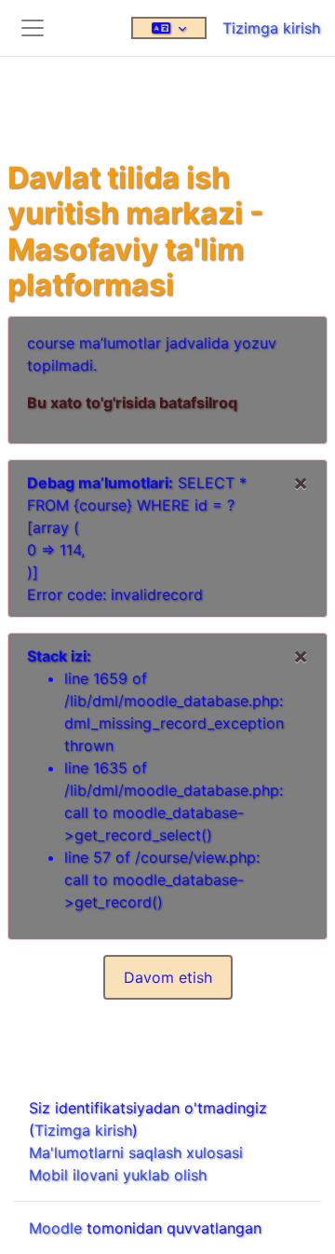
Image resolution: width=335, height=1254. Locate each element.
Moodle (55, 1228)
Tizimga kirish (271, 28)
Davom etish (168, 977)
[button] (169, 28)
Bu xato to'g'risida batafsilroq (132, 402)
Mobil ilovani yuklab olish (118, 1174)
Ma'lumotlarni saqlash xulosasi (136, 1152)
